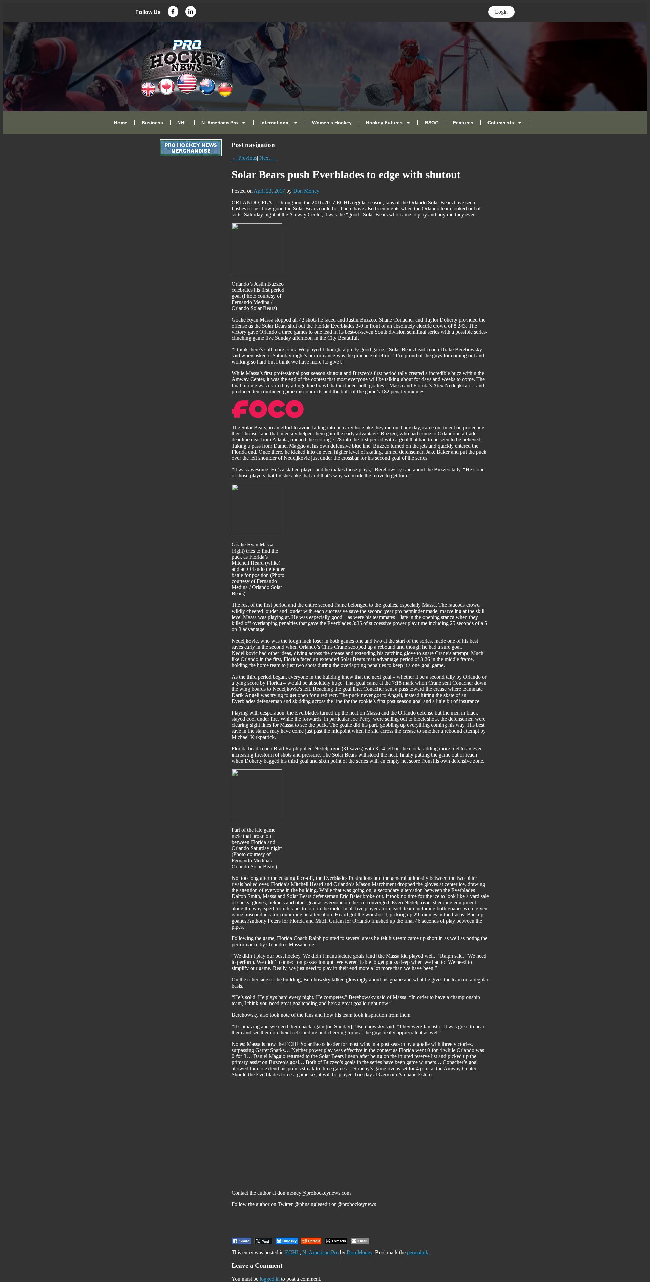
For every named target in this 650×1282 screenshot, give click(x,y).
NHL (182, 122)
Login (501, 12)
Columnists (501, 122)
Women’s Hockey (332, 122)
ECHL (292, 1252)
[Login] (536, 122)
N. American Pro (219, 122)
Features (463, 122)
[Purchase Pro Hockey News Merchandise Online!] (191, 154)
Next (268, 158)
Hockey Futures (384, 122)
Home (120, 122)
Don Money (306, 191)
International (275, 122)
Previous (244, 158)
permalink (417, 1252)
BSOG (432, 122)
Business (152, 122)
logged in (270, 1279)
